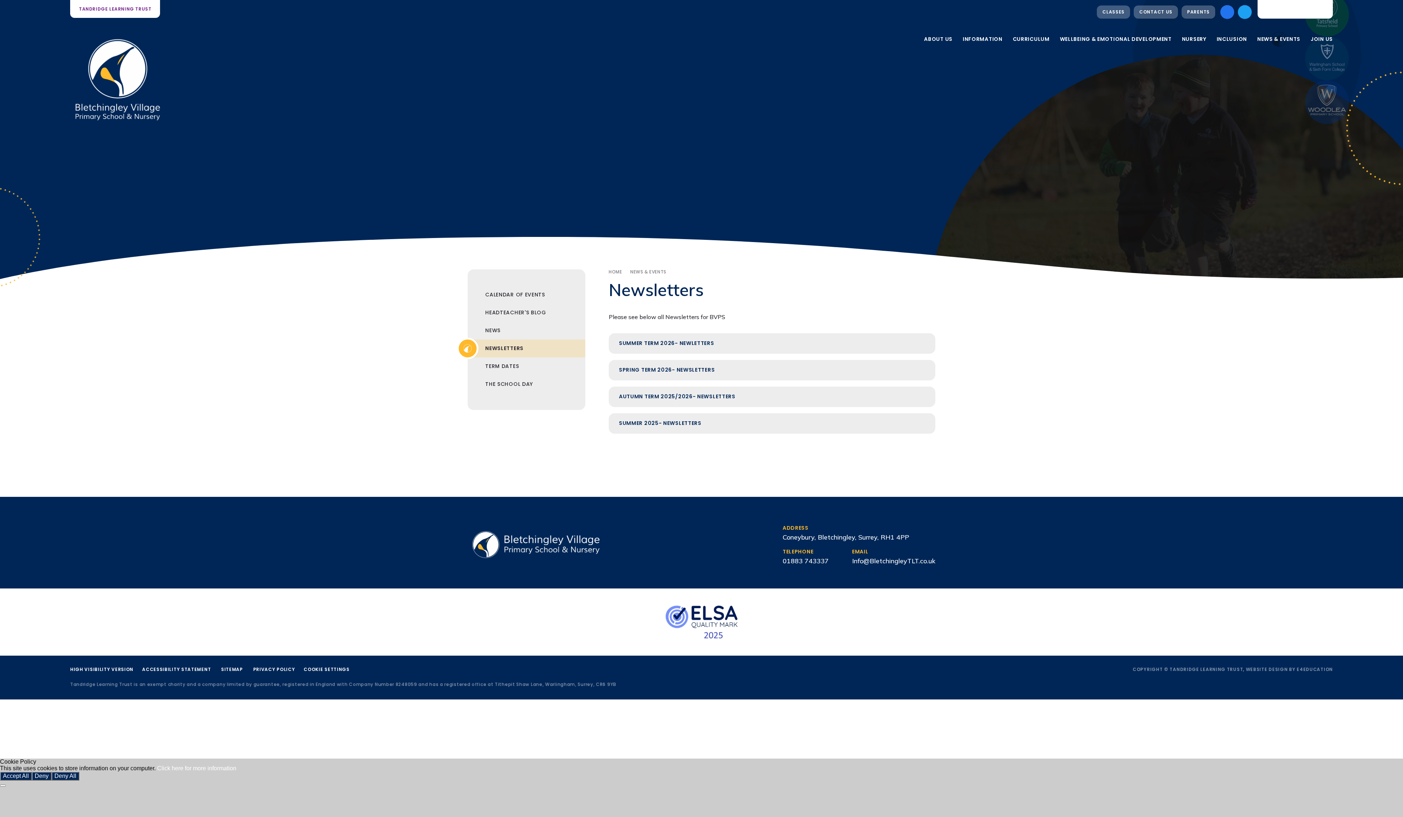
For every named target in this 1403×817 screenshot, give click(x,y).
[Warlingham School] (1327, 58)
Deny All (65, 776)
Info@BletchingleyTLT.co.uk (893, 561)
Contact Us (1155, 12)
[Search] (1321, 9)
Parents (1198, 12)
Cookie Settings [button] (327, 669)
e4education (1315, 669)
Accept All (16, 776)
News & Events (648, 272)
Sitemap (232, 669)
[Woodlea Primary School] (1327, 102)
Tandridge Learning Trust (115, 9)
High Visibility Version (101, 669)
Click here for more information (196, 768)
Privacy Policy (274, 669)
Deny (42, 776)
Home (615, 272)
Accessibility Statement (176, 669)
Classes (1113, 12)
